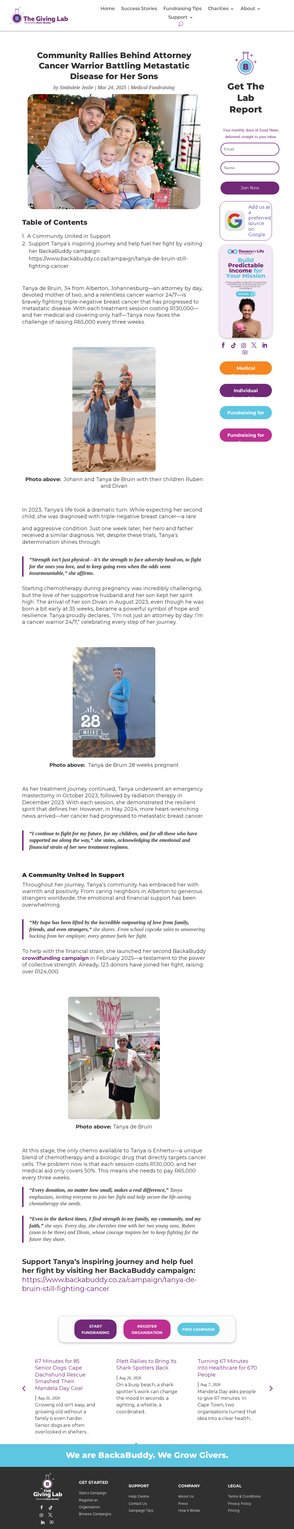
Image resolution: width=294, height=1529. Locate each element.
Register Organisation (147, 1329)
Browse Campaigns (95, 1514)
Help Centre (139, 1496)
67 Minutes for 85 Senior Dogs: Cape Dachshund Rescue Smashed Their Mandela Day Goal (60, 1374)
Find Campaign (198, 1329)
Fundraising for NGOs (245, 414)
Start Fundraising (95, 1329)
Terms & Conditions (244, 1496)
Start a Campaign (93, 1493)
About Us (186, 1496)
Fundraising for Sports (245, 437)
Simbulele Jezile (76, 87)
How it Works (189, 1510)
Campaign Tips (141, 1510)
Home (107, 9)
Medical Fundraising (153, 87)
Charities (218, 9)
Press (183, 1503)
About (248, 9)
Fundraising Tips (182, 9)
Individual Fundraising (245, 392)
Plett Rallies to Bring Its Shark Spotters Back (146, 1364)
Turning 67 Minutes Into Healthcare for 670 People (227, 1368)
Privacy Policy (239, 1503)
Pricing (233, 1510)
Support (177, 17)
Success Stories (139, 9)
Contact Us (138, 1503)
